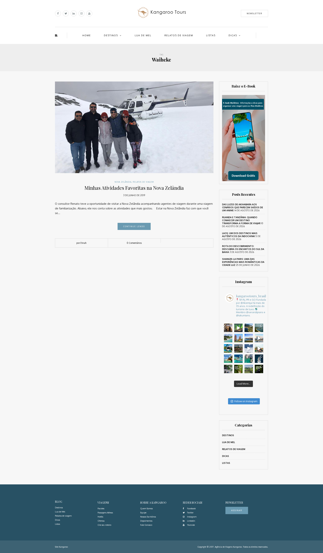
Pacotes (101, 508)
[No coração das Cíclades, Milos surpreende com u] (248, 358)
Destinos (111, 35)
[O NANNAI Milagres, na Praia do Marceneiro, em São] (228, 348)
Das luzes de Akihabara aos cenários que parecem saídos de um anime (242, 207)
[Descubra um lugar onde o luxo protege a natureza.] (228, 369)
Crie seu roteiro (104, 525)
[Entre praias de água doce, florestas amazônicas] (259, 328)
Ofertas (101, 521)
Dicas (233, 35)
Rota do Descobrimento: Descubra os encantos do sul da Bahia (243, 249)
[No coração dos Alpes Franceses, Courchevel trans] (248, 348)
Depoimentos (146, 521)
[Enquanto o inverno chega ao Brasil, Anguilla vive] (228, 358)
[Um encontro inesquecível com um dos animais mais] (259, 369)
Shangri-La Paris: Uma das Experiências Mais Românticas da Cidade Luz (243, 262)
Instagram (191, 516)
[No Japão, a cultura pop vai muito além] (259, 348)
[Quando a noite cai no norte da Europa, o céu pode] (238, 328)
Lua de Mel (143, 35)
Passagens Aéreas (105, 512)
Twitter (190, 512)
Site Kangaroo (61, 547)
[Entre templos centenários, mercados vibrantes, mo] (238, 338)
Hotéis (100, 516)
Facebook (191, 508)
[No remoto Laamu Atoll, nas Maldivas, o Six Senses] (228, 338)
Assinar (236, 510)
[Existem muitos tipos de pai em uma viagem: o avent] (238, 369)
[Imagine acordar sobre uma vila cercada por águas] (238, 358)
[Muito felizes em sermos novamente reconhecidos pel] (228, 328)
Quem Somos (146, 508)
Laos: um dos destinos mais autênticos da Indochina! (239, 235)
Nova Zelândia (123, 182)
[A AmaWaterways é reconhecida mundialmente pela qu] (248, 338)
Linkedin (191, 521)
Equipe (143, 512)
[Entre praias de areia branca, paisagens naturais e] (259, 338)
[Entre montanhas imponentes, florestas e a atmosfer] (238, 348)
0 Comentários (134, 243)
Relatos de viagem (178, 35)
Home (86, 35)
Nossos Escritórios (148, 516)
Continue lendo (134, 226)
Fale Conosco (146, 525)
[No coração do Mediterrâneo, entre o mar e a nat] (259, 358)
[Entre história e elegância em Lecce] (248, 328)
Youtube (191, 525)
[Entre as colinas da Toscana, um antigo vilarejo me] (248, 369)
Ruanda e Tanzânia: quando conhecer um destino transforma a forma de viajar (241, 220)
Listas (211, 35)
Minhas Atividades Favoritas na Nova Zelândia (134, 188)
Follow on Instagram (245, 401)
